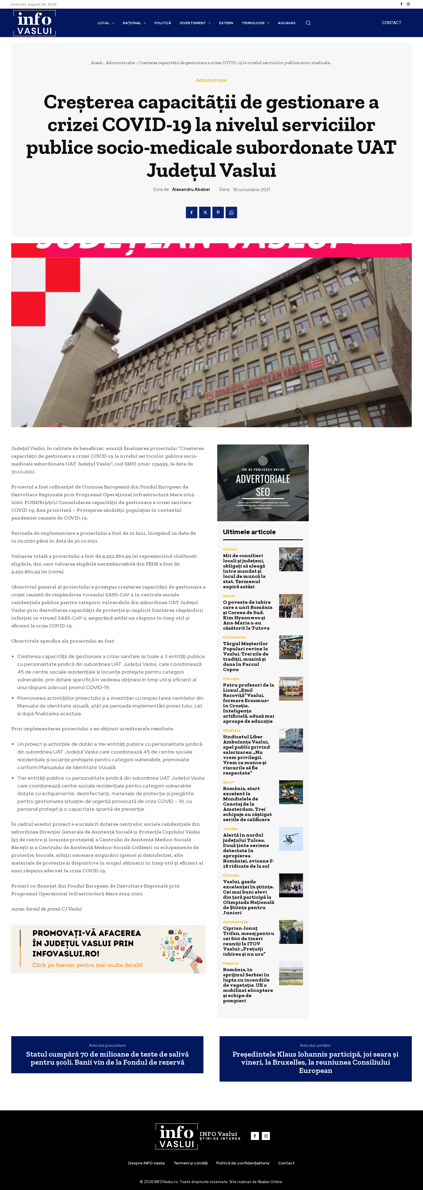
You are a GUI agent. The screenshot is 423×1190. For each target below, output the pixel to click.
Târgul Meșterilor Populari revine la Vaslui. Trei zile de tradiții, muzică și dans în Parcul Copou (245, 656)
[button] (308, 22)
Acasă (96, 62)
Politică (230, 549)
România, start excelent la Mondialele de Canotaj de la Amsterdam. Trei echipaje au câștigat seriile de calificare (247, 804)
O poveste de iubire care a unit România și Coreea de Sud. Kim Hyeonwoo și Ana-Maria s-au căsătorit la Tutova (248, 615)
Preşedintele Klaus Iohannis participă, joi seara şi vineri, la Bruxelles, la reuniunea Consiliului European (316, 1062)
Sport (228, 782)
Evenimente (234, 637)
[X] (205, 212)
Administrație (120, 62)
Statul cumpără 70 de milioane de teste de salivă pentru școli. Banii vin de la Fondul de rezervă (107, 1058)
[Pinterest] (218, 212)
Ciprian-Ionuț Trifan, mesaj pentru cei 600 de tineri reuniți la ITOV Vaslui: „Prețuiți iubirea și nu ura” (248, 941)
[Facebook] (401, 4)
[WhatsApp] (231, 212)
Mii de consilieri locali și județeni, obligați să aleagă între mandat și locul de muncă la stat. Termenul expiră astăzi (244, 571)
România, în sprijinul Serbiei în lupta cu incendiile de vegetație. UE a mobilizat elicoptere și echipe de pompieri (248, 985)
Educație (231, 679)
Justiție (230, 829)
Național (231, 963)
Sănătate (232, 730)
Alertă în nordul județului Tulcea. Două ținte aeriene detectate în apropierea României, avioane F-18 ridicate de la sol (248, 850)
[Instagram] (408, 4)
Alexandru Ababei (191, 189)
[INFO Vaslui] (34, 23)
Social (228, 596)
